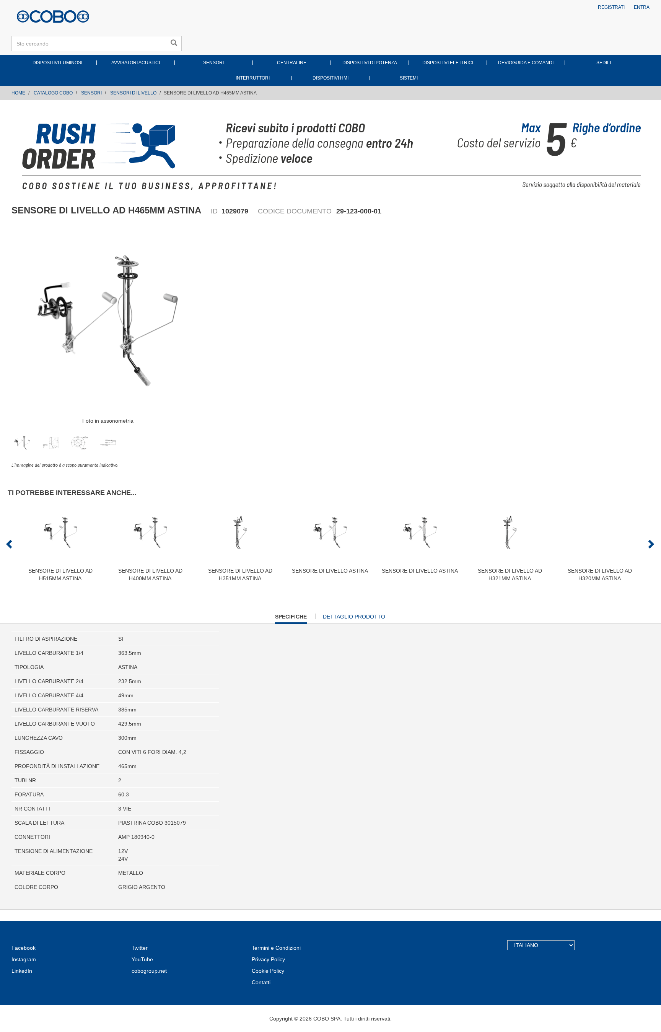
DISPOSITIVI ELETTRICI (447, 62)
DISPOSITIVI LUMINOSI (57, 62)
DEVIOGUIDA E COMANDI (526, 62)
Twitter (140, 948)
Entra (642, 7)
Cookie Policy (268, 971)
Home (18, 93)
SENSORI (213, 62)
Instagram (23, 959)
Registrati (611, 7)
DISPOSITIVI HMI (330, 78)
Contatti (261, 982)
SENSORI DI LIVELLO (133, 93)
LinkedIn (21, 971)
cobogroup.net (149, 971)
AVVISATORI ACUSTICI (135, 62)
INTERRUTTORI (253, 78)
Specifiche (291, 618)
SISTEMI (409, 78)
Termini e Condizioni (276, 948)
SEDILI (603, 62)
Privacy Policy (268, 959)
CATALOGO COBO (53, 93)
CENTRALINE (291, 62)
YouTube (142, 959)
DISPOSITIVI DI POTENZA (369, 62)
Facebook (23, 948)
